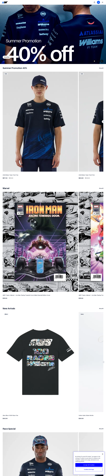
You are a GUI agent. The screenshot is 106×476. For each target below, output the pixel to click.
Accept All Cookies (88, 465)
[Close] (102, 454)
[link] (5, 2)
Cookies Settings (89, 469)
